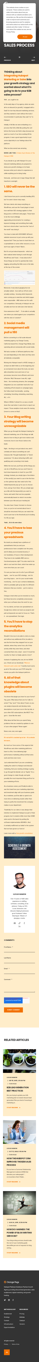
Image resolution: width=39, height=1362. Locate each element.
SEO (9, 187)
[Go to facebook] (24, 923)
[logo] (11, 1282)
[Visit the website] (19, 923)
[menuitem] (11, 1310)
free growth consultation (24, 833)
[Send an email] (14, 923)
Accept (25, 37)
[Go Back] (19, 57)
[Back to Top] (7, 1352)
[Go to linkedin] (19, 926)
